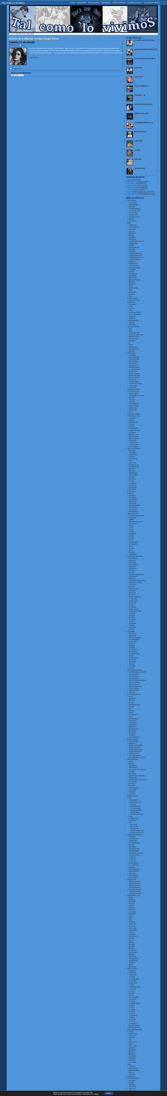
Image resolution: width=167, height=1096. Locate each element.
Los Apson (131, 531)
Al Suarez (131, 1031)
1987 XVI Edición (133, 509)
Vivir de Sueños (132, 387)
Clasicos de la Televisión (133, 414)
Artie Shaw (131, 763)
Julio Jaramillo (132, 846)
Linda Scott (131, 932)
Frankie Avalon (132, 924)
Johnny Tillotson (133, 930)
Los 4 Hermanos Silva (134, 210)
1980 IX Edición (132, 501)
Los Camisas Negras (134, 979)
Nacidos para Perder (134, 406)
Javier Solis (132, 844)
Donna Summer (133, 714)
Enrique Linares (133, 517)
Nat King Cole (132, 1088)
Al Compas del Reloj (134, 391)
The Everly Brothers (134, 958)
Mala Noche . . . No (133, 434)
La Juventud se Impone (134, 369)
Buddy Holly (132, 905)
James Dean (132, 399)
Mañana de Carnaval (134, 336)
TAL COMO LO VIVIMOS (13, 3)
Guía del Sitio (81, 2)
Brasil (130, 798)
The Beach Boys (133, 601)
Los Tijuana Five (133, 544)
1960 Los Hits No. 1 (134, 676)
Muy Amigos (132, 341)
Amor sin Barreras (133, 393)
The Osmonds (132, 733)
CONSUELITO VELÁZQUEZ (22, 42)
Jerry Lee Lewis (133, 928)
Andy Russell (132, 456)
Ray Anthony (132, 783)
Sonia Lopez (132, 1074)
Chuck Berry (132, 907)
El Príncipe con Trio (133, 464)
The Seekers (132, 617)
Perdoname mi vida (133, 381)
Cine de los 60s (131, 353)
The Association (133, 599)
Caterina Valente (133, 202)
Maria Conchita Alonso (134, 279)
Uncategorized (131, 1076)
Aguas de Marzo (134, 800)
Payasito (131, 345)
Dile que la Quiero (133, 363)
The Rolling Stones (133, 658)
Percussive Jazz (133, 781)
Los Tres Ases (132, 861)
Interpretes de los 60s (132, 513)
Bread (130, 708)
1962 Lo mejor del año (134, 682)
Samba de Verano (134, 812)
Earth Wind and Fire (133, 718)
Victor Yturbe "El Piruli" (134, 300)
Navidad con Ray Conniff (135, 751)
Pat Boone (131, 940)
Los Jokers (131, 991)
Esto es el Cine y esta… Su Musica (137, 769)
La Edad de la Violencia (134, 367)
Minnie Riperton (133, 725)
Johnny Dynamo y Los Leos (136, 521)
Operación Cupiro (133, 408)
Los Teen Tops (132, 1019)
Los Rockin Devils (133, 542)
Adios (130, 328)
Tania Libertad (132, 489)
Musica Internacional (132, 796)
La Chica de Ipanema (135, 808)
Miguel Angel (132, 1054)
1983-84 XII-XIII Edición (134, 505)
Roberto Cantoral (133, 871)
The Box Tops (132, 603)
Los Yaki (131, 546)
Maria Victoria (132, 479)
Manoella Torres (133, 277)
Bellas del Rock (131, 302)
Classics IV (131, 572)
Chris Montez (132, 570)
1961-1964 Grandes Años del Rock (137, 680)
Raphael (131, 290)
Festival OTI (130, 493)
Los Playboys (132, 1001)
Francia (130, 816)
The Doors (131, 605)
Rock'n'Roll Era (132, 485)
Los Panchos (132, 857)
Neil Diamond (132, 727)
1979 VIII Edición (133, 499)
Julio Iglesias (132, 251)
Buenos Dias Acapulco (134, 357)
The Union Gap (132, 623)
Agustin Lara (132, 450)
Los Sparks (131, 1017)
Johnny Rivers (132, 584)
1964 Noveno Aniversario (135, 893)
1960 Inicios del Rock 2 (134, 883)
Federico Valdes (133, 1046)
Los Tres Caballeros (134, 863)
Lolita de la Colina (133, 263)
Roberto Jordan (133, 554)
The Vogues (132, 625)
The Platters (132, 962)
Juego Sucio (132, 401)
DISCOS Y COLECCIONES (133, 448)
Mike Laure (131, 1072)
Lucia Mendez (132, 269)
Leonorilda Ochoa (133, 428)
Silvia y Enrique (132, 440)
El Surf (130, 918)
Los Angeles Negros (134, 265)
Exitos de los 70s (134, 828)
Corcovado (133, 804)
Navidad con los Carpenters (136, 749)
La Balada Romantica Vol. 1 (135, 253)
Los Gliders (131, 985)
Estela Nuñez (132, 237)
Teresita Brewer (133, 952)
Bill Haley (131, 897)
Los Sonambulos (133, 1015)
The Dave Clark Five (134, 649)
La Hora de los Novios (134, 259)
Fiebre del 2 (131, 424)
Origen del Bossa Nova (135, 810)
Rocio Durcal (132, 294)
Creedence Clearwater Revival (136, 574)
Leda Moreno (132, 318)
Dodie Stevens (132, 914)
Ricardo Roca (132, 1060)
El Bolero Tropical (133, 1068)
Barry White (131, 700)
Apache (131, 330)
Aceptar (109, 1093)
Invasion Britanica (133, 475)
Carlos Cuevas (132, 462)
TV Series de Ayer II (134, 444)
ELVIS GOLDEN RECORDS (141, 188)
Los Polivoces (132, 432)
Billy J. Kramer (132, 633)
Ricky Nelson (132, 946)
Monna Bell (131, 219)
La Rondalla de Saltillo (134, 849)
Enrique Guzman (133, 1042)
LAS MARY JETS (136, 179)
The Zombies (132, 666)
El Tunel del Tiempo (133, 422)
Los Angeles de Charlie (134, 430)
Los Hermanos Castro (134, 267)
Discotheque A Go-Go (134, 416)
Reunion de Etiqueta (134, 788)
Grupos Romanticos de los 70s (136, 241)
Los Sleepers (132, 1013)
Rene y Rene (132, 552)
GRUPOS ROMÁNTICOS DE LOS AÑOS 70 (143, 192)
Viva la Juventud (133, 385)
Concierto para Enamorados (136, 334)
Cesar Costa (132, 1037)
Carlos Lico (132, 231)
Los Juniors (132, 993)
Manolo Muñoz (132, 1050)
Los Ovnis (131, 540)
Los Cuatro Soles (133, 214)
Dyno (130, 1039)
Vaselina (131, 412)
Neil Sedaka (132, 938)
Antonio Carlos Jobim (135, 802)
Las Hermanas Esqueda (135, 312)
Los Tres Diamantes (134, 865)
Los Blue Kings (132, 974)
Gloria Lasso (132, 206)
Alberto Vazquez (133, 1033)
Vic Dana (131, 964)
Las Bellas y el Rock (135, 2)
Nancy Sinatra (132, 590)
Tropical (129, 1064)
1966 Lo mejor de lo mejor (135, 686)
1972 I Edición (132, 495)
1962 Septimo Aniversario (135, 889)
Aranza (130, 460)
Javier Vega (132, 1048)
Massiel (131, 550)
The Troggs (131, 664)
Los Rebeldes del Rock (134, 1003)
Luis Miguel (131, 271)
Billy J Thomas (132, 562)
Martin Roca (132, 1052)
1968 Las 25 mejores (134, 690)
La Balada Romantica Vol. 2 (135, 255)
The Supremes (132, 619)
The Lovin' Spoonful (134, 609)
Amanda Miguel (132, 225)
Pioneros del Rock (119, 2)
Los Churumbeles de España (136, 853)
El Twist (131, 920)
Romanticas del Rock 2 (134, 1027)
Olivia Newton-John (133, 729)
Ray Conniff (132, 785)
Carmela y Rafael (133, 840)
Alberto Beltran (132, 452)
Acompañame (132, 355)
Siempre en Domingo (134, 438)
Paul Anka (131, 942)
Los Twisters (132, 1021)
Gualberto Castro (133, 473)
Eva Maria (131, 519)
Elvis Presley (132, 922)
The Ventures (132, 794)
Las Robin (131, 525)
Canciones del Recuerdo (133, 326)
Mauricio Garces (133, 371)
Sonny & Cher (132, 595)
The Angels (131, 954)
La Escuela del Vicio (134, 403)
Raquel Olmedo (132, 483)
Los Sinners (132, 1011)
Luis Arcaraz (132, 867)
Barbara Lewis (132, 560)
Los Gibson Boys (133, 983)
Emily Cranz (132, 308)
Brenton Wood (132, 566)
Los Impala (131, 538)
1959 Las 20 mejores (134, 674)
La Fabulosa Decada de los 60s (135, 556)
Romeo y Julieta (133, 410)
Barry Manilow (132, 698)
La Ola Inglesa (130, 631)
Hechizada (131, 426)
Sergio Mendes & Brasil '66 (136, 814)
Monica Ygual (132, 284)
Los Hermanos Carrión (134, 987)
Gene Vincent (132, 926)
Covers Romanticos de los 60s (136, 515)
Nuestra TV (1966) (133, 436)
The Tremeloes (132, 662)
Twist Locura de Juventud (135, 383)
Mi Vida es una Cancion (134, 375)
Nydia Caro (131, 481)
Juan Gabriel (132, 249)
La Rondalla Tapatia (133, 851)
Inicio (73, 2)
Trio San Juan (132, 491)
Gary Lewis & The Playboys (135, 582)
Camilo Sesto (132, 229)
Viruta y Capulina (133, 446)
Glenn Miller (132, 771)
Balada (129, 223)
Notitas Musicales (131, 879)
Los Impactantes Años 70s (134, 694)
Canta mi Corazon (133, 361)
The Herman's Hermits (134, 653)
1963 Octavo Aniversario (135, 891)
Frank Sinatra (132, 1084)
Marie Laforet (133, 820)
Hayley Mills (132, 397)
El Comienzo (106, 2)
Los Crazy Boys (133, 981)
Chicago (131, 712)
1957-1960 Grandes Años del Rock (137, 672)
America (131, 696)
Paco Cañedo (132, 1058)
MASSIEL (142, 190)
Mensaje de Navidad (132, 739)
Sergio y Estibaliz (133, 298)
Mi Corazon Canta (133, 338)
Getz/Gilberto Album (135, 806)
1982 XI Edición (132, 503)
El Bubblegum (132, 578)
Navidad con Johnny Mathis (135, 745)
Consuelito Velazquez (134, 842)
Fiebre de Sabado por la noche (136, 395)
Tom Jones (131, 668)
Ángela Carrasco (133, 458)
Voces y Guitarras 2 (134, 877)
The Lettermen (132, 607)
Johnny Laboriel (133, 523)
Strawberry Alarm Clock (135, 597)
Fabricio (131, 1044)
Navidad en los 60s (133, 753)
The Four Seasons (133, 960)
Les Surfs (131, 529)
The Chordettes (133, 956)
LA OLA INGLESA (142, 186)
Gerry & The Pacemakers (135, 637)
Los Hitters (131, 536)
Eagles (130, 716)
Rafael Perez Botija (133, 288)
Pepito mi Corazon (133, 347)
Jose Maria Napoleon (134, 247)
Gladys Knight (132, 720)
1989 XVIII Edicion (133, 511)
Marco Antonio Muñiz (134, 869)
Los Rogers (132, 1007)
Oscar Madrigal (132, 1056)
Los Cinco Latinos (133, 212)
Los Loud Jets (132, 999)
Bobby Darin (132, 899)
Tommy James (132, 627)
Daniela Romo (132, 233)
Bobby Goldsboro (133, 564)
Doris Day (131, 1082)
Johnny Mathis (132, 1086)
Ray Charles (132, 944)
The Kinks (131, 655)
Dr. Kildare (131, 420)
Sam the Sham (132, 592)
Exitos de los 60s (134, 818)
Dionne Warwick (133, 576)
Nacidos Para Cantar (134, 377)
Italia (130, 822)
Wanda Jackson (133, 966)
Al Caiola (131, 761)
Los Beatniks (132, 970)
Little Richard (132, 934)
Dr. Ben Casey (132, 418)
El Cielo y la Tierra (133, 365)
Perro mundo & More (134, 349)
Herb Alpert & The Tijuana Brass (137, 775)
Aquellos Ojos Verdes (134, 332)
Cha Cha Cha (132, 1066)
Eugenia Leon (132, 468)
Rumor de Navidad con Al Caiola (137, 757)
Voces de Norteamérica (133, 1078)
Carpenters (131, 710)
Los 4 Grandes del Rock (152, 2)
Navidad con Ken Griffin (134, 747)
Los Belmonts (132, 533)
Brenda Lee (131, 903)
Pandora (131, 286)
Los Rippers (132, 1005)
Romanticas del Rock (134, 1025)
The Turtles (131, 621)
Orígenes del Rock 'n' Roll (133, 895)
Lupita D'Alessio (133, 273)
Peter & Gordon (132, 641)
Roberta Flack (132, 731)
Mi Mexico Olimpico (134, 588)
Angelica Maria (132, 304)
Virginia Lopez (132, 873)
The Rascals (132, 615)
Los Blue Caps (132, 972)
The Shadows (132, 792)
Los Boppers (132, 977)
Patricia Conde (132, 379)
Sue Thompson (132, 950)
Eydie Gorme (132, 471)
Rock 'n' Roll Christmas (134, 755)
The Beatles (132, 647)
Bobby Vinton (132, 901)
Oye (130, 343)
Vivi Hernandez (132, 1062)
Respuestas (17, 68)
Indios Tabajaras (133, 777)
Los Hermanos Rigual (134, 217)
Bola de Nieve (132, 836)
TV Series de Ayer (133, 442)
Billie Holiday (132, 1080)
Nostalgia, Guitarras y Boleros (134, 834)
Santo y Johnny (132, 790)
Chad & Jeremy (132, 635)
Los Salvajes (132, 1009)
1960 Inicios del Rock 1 (134, 881)
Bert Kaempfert (132, 765)
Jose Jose (131, 245)
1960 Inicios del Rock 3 (134, 885)
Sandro (130, 296)
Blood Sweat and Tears (134, 704)
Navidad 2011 (132, 743)
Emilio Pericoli (133, 824)
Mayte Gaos (132, 322)
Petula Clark (132, 643)
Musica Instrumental (132, 759)
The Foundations (133, 651)
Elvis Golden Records (134, 466)
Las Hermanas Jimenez (135, 314)
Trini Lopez (131, 629)
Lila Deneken (132, 261)
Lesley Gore (132, 586)
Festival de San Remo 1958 (136, 830)
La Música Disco (133, 723)
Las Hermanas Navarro (134, 208)
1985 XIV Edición (133, 507)
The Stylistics (132, 735)
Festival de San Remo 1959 (136, 832)
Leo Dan (131, 527)
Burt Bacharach (132, 568)
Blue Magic (131, 706)
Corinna (131, 306)
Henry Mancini (132, 773)
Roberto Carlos (132, 292)
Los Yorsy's (132, 548)
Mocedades (132, 282)
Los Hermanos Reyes (134, 855)
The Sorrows (132, 660)
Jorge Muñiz (132, 477)
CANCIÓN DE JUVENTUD (142, 181)
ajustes (96, 1094)
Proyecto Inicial (93, 2)
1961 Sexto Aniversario (134, 887)
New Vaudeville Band (134, 639)
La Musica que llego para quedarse (137, 779)
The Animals (132, 645)
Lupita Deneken (132, 275)
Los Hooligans (132, 989)
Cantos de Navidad (133, 741)
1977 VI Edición (132, 497)
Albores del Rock (131, 200)
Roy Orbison (132, 948)
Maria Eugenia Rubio (134, 320)
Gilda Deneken (132, 239)
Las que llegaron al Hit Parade (134, 670)
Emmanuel (131, 235)
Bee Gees (131, 702)
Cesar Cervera (132, 1035)
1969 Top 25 (132, 692)
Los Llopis (131, 995)
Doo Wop (131, 916)
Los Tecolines (132, 859)
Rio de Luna (132, 351)
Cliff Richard (132, 909)
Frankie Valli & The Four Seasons (137, 580)
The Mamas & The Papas (135, 611)
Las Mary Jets (132, 316)
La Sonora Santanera (134, 1070)
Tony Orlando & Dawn (134, 737)
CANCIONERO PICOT (141, 183)
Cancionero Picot (133, 838)
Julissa (130, 310)
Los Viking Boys (133, 1023)
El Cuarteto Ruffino (133, 204)
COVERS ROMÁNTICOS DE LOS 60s (147, 194)
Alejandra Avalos (133, 454)
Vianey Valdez (132, 324)
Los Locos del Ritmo (134, 997)
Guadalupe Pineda (133, 243)
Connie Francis (132, 912)
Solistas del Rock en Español (134, 1029)
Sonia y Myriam (132, 221)
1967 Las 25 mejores (134, 688)
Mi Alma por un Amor (134, 373)
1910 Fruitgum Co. (133, 558)
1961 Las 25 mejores (134, 678)
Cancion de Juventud (134, 359)
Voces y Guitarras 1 (134, 875)
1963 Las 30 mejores (134, 684)
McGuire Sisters (133, 936)
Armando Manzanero (134, 227)
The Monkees (132, 613)
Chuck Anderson (133, 767)
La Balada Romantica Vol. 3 (135, 257)
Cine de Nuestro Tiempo (133, 389)
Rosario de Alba (133, 487)
